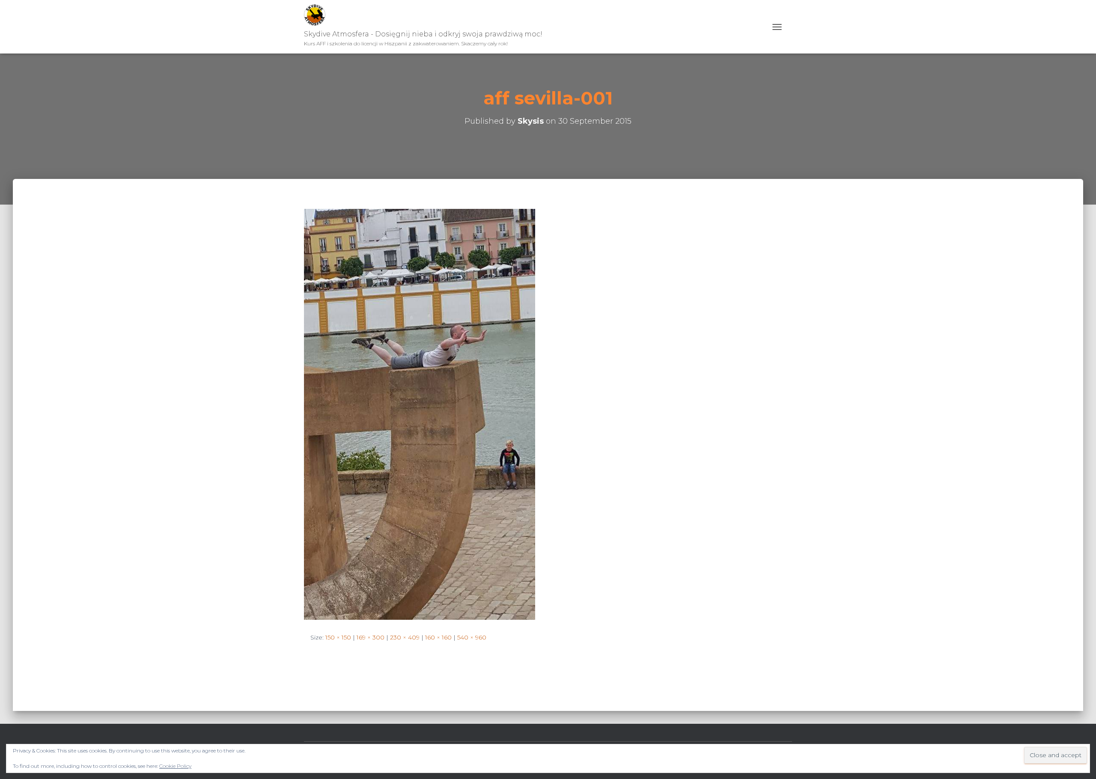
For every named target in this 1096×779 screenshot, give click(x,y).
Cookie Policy (175, 766)
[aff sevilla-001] (419, 414)
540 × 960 (471, 637)
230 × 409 (405, 637)
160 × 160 (438, 637)
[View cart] (789, 27)
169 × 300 (370, 637)
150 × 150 (338, 637)
